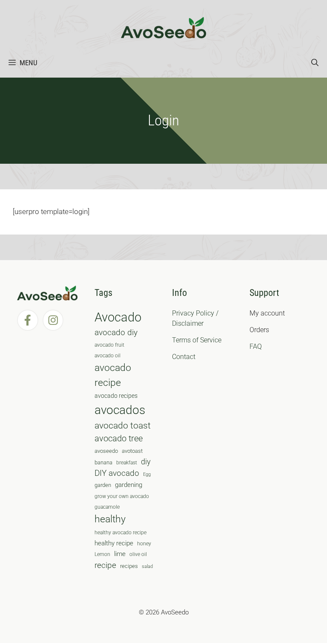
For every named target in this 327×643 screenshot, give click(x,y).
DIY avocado (117, 473)
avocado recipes (116, 395)
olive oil (138, 554)
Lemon (102, 554)
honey (144, 544)
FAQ (256, 346)
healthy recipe (114, 543)
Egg (147, 474)
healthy (110, 519)
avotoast (132, 451)
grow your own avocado (122, 496)
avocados (120, 410)
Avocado (118, 317)
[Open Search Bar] (315, 63)
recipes (129, 566)
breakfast (126, 463)
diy (146, 461)
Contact (183, 357)
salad (147, 566)
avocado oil (107, 356)
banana (103, 462)
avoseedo (106, 451)
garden (103, 485)
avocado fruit (109, 345)
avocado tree (119, 438)
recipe (105, 565)
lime (120, 554)
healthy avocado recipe (120, 533)
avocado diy (116, 332)
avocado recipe (113, 375)
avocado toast (123, 425)
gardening (128, 485)
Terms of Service (196, 340)
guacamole (107, 507)
